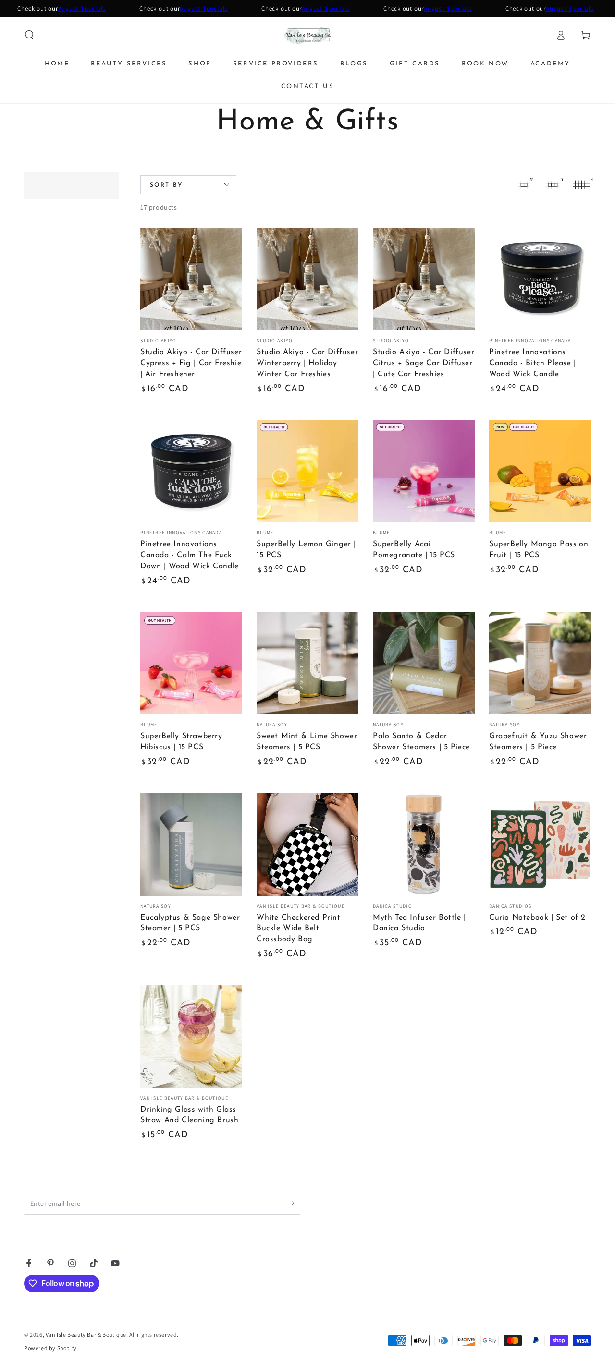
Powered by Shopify (50, 1348)
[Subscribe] (294, 1203)
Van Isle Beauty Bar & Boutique (86, 1334)
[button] (29, 35)
